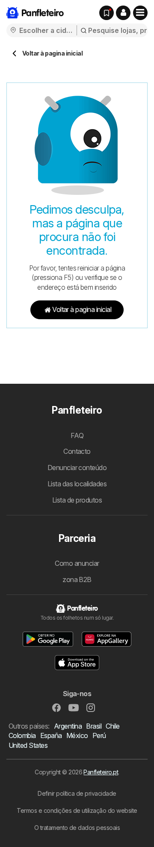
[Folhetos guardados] (106, 13)
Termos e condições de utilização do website (77, 810)
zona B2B (77, 579)
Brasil (93, 726)
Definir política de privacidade (77, 793)
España (51, 735)
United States (28, 745)
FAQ (77, 435)
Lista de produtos (77, 500)
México (77, 735)
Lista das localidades (77, 483)
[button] (123, 13)
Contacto (77, 451)
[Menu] (140, 13)
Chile (112, 726)
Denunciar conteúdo (77, 467)
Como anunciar (77, 563)
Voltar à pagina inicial (81, 309)
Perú (99, 735)
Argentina (68, 726)
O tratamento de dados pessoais (77, 827)
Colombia (22, 735)
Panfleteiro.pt (100, 772)
